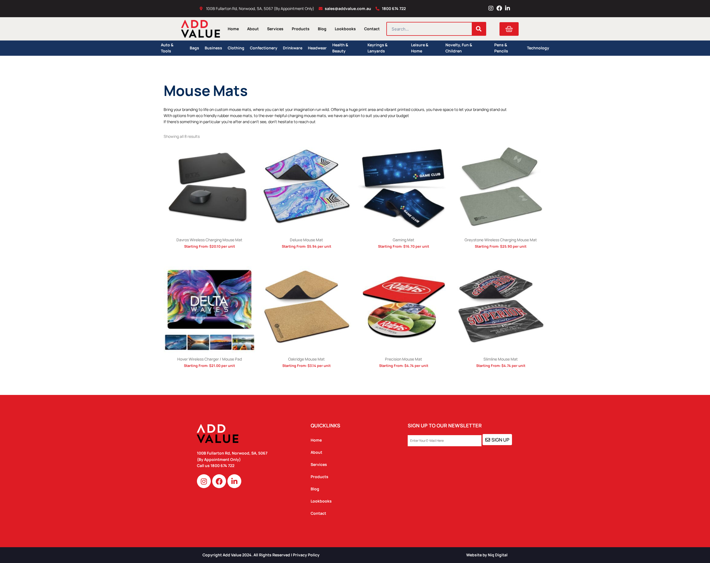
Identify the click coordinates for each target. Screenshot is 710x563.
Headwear (317, 47)
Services (275, 28)
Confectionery (263, 47)
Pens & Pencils (501, 48)
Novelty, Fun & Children (458, 48)
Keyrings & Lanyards (377, 48)
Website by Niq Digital (487, 554)
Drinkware (292, 47)
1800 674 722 (223, 465)
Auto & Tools (167, 48)
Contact (372, 28)
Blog (322, 28)
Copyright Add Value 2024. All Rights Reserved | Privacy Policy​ (261, 554)
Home (233, 28)
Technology (538, 47)
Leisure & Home (419, 48)
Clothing (236, 47)
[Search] (479, 28)
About (253, 28)
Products (301, 28)
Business (213, 47)
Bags (194, 47)
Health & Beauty (340, 48)
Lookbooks (345, 28)
